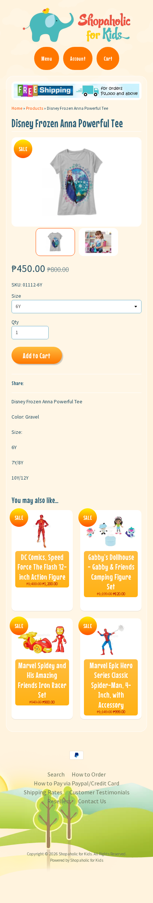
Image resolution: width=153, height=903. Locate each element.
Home (17, 108)
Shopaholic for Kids (75, 853)
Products (34, 108)
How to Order (89, 774)
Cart (108, 58)
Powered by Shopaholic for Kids (76, 860)
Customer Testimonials (99, 792)
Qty (15, 322)
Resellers (59, 801)
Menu (46, 58)
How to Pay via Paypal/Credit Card (76, 783)
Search (56, 774)
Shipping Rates (43, 792)
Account (77, 58)
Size (16, 296)
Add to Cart (37, 355)
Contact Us (92, 801)
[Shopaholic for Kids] (76, 38)
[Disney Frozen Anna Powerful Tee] (55, 242)
